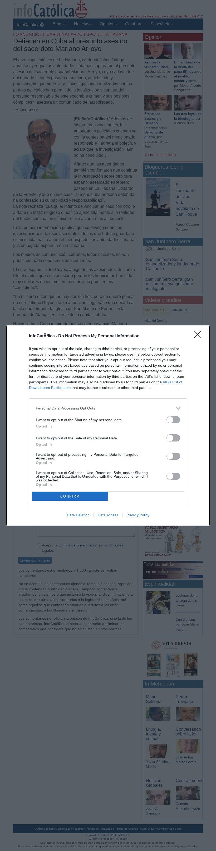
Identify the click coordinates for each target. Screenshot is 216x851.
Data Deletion (78, 515)
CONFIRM (70, 496)
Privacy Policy (137, 515)
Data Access (108, 515)
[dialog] (108, 425)
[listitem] (108, 408)
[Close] (199, 336)
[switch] (173, 419)
